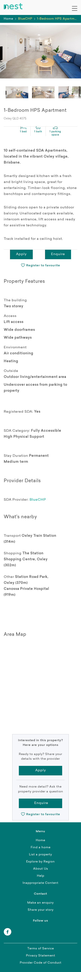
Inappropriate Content (40, 883)
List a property (40, 854)
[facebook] (7, 932)
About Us (40, 868)
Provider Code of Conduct (40, 962)
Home (8, 18)
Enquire (58, 254)
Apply (21, 254)
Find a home (40, 847)
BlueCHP (38, 500)
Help (40, 875)
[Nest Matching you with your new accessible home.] (13, 6)
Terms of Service (40, 948)
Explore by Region (40, 861)
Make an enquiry (40, 902)
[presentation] (17, 92)
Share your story (40, 909)
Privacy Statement (40, 955)
